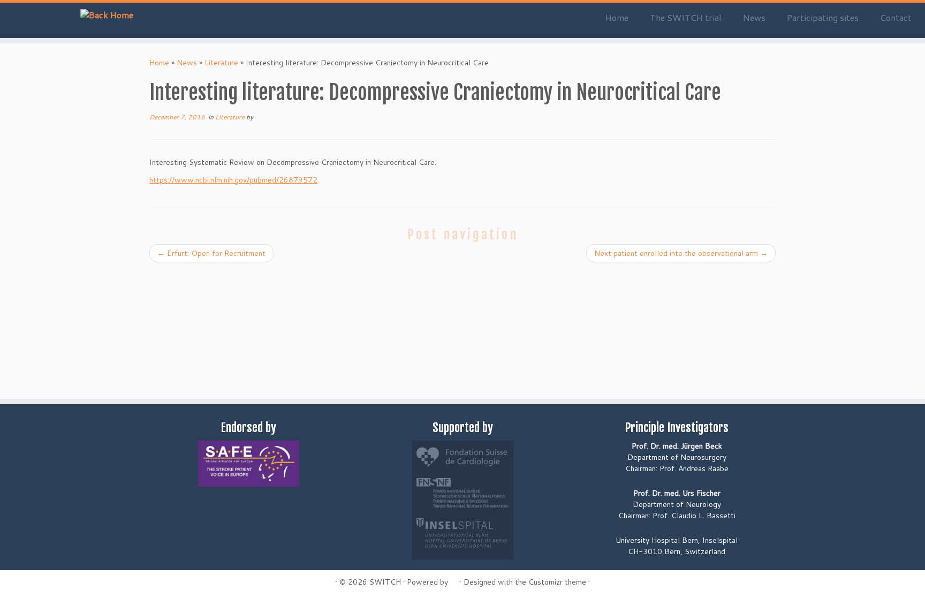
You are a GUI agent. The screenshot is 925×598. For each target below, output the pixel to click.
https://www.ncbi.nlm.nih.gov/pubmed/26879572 (233, 180)
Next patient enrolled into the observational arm (681, 253)
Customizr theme (557, 582)
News (754, 17)
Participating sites (823, 17)
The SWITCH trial (686, 17)
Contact (896, 17)
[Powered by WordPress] (454, 580)
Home (616, 17)
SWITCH (385, 582)
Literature (221, 62)
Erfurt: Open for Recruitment (211, 253)
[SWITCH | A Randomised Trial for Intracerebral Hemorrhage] (107, 14)
